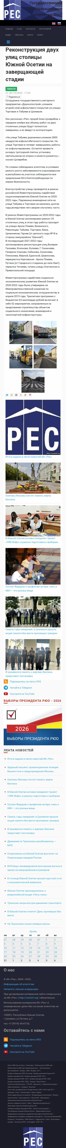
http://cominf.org (28, 997)
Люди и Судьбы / (36, 1092)
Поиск (40, 35)
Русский (59, 23)
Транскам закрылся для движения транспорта (34, 903)
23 (55, 952)
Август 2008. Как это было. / (17, 1065)
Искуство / (32, 1087)
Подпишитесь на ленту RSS (25, 681)
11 (14, 948)
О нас (19, 29)
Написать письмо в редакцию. (21, 989)
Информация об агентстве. (19, 984)
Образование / (45, 1098)
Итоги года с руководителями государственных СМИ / (25, 1089)
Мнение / (56, 1095)
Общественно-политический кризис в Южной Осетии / (25, 1100)
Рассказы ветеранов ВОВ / (53, 1116)
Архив (33, 931)
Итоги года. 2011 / (49, 1089)
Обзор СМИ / (35, 1098)
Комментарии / (26, 1092)
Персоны (19, 35)
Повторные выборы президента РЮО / (20, 1108)
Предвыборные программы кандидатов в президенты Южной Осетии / (30, 1114)
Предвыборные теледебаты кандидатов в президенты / (26, 1116)
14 (38, 948)
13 (30, 948)
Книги (30, 35)
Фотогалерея (45, 29)
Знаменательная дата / (50, 1084)
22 (47, 952)
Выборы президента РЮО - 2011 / (35, 1076)
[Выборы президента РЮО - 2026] (33, 725)
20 (30, 952)
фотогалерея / (55, 1119)
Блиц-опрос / (30, 1065)
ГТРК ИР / (29, 1084)
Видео (8, 35)
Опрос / (29, 1103)
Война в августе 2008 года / (44, 1065)
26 (22, 956)
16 (55, 948)
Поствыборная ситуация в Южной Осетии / (21, 1111)
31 (38, 939)
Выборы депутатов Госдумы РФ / (44, 1073)
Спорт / (48, 1119)
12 (22, 948)
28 (14, 939)
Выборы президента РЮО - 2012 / (18, 1079)
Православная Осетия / (43, 1111)
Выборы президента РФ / (16, 1076)
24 (5, 956)
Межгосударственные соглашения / (19, 1095)
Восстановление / (13, 1070)
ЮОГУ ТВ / (39, 1122)
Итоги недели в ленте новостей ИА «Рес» (29, 456)
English (54, 23)
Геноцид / (33, 1081)
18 (14, 952)
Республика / (20, 1119)
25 (14, 956)
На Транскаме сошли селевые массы (28, 923)
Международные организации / (42, 1095)
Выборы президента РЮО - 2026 (32, 701)
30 (30, 939)
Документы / (37, 1084)
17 (5, 952)
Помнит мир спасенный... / (41, 1108)
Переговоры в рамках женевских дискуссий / (22, 1106)
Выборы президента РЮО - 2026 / (18, 1081)
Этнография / (31, 1122)
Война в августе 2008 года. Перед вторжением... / (23, 1068)
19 (22, 952)
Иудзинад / (11, 1092)
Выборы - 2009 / (25, 1070)
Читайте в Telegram (21, 687)
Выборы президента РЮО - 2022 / (40, 1079)
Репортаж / (11, 1119)
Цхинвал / (11, 1122)
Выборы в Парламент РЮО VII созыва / (20, 1073)
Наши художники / (25, 1098)
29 (22, 939)
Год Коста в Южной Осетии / (17, 1084)
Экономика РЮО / (20, 1122)
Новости (11, 89)
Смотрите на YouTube (22, 693)
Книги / (17, 1092)
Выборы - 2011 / (36, 1070)
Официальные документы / (41, 1103)
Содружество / (40, 1119)
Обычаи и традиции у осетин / (17, 1103)
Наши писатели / (13, 1098)
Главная (9, 29)
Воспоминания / (45, 1068)
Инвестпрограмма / (14, 1087)
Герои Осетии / (41, 1081)
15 (47, 948)
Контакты (30, 29)
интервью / (24, 1087)
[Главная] (33, 1137)
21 (38, 952)
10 (5, 948)
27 (5, 939)
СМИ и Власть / (30, 1119)
